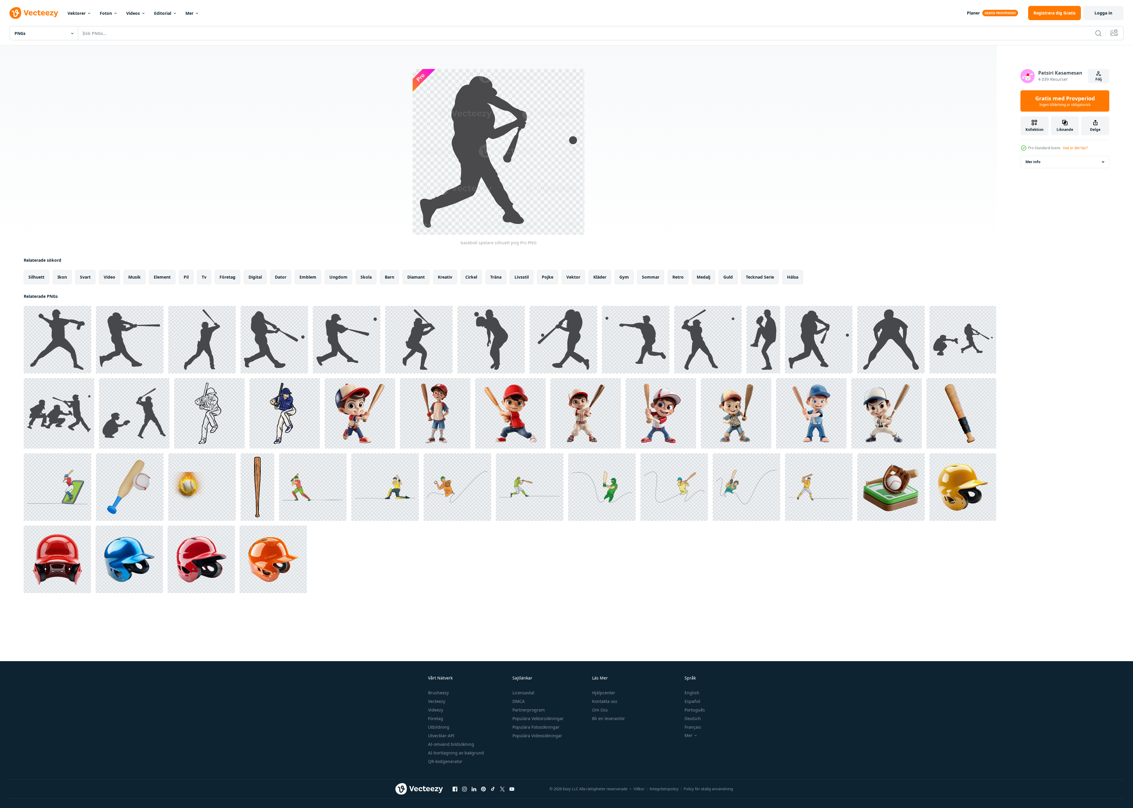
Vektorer (77, 13)
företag (227, 277)
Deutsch (693, 718)
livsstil (522, 277)
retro (678, 277)
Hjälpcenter (603, 692)
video (109, 277)
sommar (650, 277)
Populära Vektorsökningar (538, 718)
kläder (599, 277)
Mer (189, 13)
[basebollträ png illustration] (257, 487)
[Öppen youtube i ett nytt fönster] (511, 788)
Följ (1098, 79)
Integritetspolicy (664, 788)
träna (495, 277)
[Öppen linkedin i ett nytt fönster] (474, 788)
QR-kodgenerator (445, 761)
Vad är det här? (1075, 147)
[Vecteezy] (33, 13)
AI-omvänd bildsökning (451, 744)
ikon (62, 277)
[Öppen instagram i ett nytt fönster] (464, 788)
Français (693, 727)
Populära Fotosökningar (536, 727)
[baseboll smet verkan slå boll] (209, 413)
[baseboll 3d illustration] (891, 487)
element (162, 277)
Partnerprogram (528, 710)
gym (624, 277)
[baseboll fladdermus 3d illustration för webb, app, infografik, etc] (961, 413)
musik (134, 277)
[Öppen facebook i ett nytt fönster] (455, 788)
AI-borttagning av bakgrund (456, 753)
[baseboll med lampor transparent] (202, 487)
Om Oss (600, 710)
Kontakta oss (604, 701)
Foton (106, 13)
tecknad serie (760, 277)
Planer (973, 13)
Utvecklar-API (441, 735)
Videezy (435, 710)
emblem (307, 277)
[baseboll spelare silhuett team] (963, 339)
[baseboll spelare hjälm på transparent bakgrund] (963, 487)
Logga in (1103, 13)
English (692, 692)
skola (366, 277)
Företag (435, 718)
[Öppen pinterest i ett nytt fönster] (483, 788)
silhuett (36, 277)
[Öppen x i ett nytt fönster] (502, 788)
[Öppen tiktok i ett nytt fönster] (493, 788)
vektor (573, 277)
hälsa (792, 277)
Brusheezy (438, 692)
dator (280, 277)
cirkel (471, 277)
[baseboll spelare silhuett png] (57, 339)
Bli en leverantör (608, 718)
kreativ (445, 277)
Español (692, 701)
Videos (133, 13)
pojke (547, 277)
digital (255, 277)
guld (728, 277)
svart (85, 277)
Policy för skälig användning (708, 788)
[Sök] (1098, 33)
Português (695, 710)
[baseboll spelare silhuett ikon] (891, 339)
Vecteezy (436, 701)
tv (204, 277)
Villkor (639, 788)
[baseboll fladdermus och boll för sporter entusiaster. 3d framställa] (130, 487)
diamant (416, 277)
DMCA (518, 701)
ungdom (338, 277)
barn (389, 277)
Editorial (162, 13)
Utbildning (438, 727)
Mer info (1032, 161)
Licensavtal (523, 692)
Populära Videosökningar (537, 735)
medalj (703, 277)
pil (186, 277)
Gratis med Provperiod (1065, 101)
